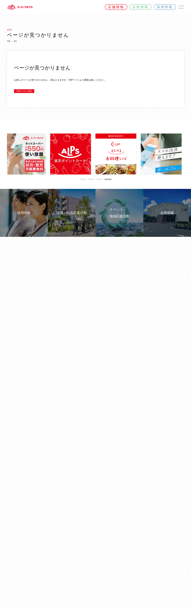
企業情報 (140, 7)
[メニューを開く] (181, 7)
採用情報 (165, 7)
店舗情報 (116, 7)
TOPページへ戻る (24, 91)
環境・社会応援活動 (71, 213)
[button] (82, 179)
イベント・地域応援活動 (119, 213)
